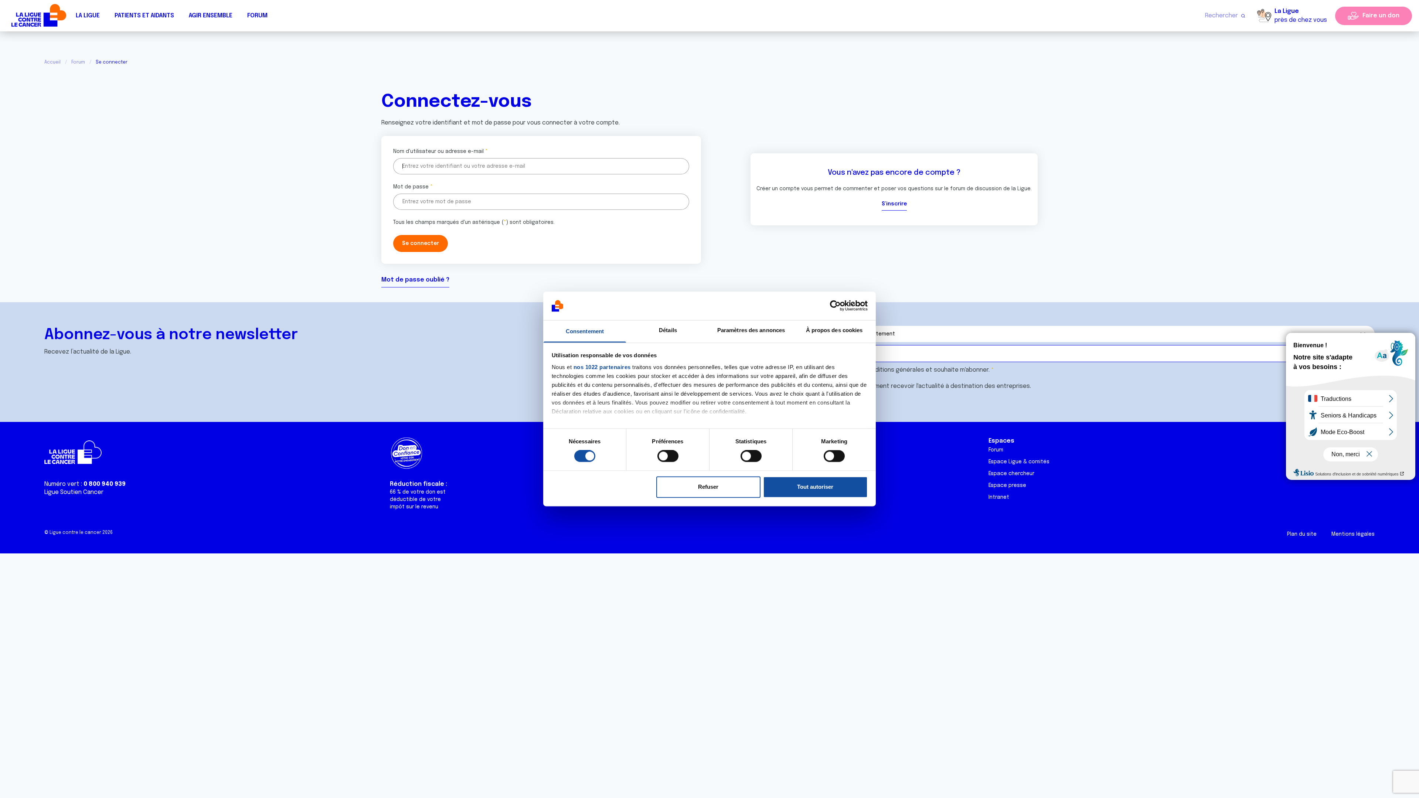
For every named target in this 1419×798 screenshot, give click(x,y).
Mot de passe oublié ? (415, 280)
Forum (257, 16)
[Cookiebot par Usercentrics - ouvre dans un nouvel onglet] (835, 305)
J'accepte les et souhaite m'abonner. (907, 370)
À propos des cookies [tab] (834, 330)
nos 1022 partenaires (602, 367)
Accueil (52, 62)
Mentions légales (1353, 534)
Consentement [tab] (585, 331)
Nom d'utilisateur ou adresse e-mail (438, 151)
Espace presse (1007, 485)
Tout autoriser (815, 487)
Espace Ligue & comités (1018, 461)
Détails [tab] (668, 330)
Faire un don (1380, 16)
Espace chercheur (1011, 473)
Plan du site (1302, 534)
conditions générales (894, 370)
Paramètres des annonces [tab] (751, 330)
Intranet (998, 497)
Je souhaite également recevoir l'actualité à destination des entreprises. (927, 386)
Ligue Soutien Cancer (73, 492)
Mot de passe (411, 187)
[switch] (667, 456)
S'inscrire (894, 204)
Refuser (708, 487)
